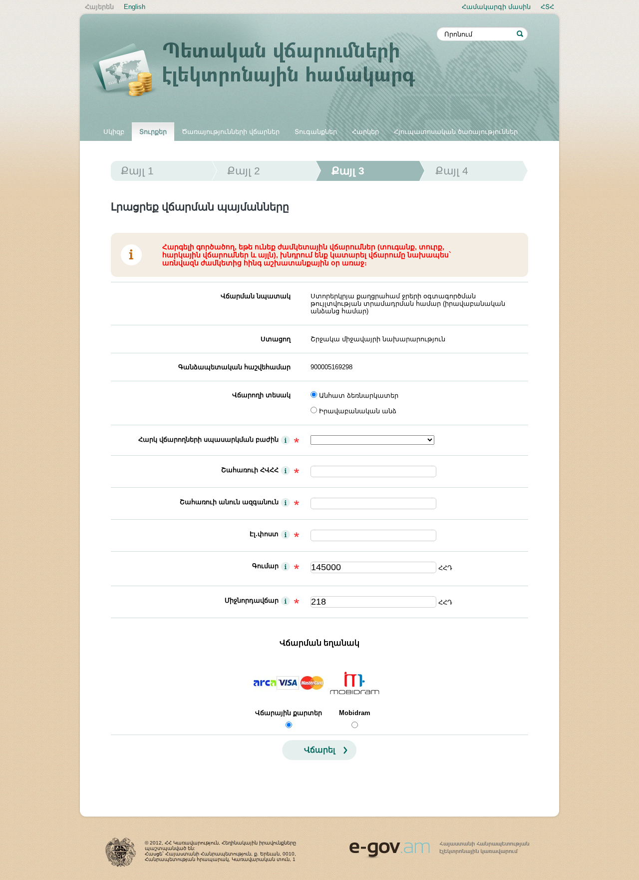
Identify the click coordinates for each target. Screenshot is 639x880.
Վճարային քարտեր (288, 713)
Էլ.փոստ (264, 534)
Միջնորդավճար (252, 600)
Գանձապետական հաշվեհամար (234, 367)
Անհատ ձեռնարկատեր (358, 395)
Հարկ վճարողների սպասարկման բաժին (208, 439)
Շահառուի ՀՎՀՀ (250, 470)
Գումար (265, 566)
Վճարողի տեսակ (261, 395)
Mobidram (354, 713)
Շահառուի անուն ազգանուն (229, 502)
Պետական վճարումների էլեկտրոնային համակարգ (264, 71)
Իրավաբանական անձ (357, 411)
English (134, 6)
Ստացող (276, 339)
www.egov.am (439, 846)
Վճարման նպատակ (256, 296)
